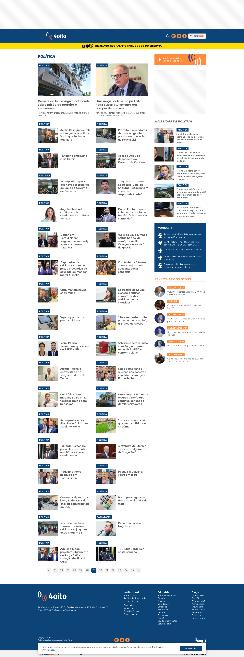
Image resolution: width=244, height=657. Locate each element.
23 (55, 570)
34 (126, 570)
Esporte (161, 598)
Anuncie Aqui (130, 614)
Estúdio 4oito (164, 623)
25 (68, 570)
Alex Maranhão (199, 601)
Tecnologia (163, 615)
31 (107, 570)
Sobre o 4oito (130, 595)
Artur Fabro (197, 607)
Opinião (161, 618)
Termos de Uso (131, 601)
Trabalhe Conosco (132, 611)
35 (132, 570)
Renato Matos (199, 618)
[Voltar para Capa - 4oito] (68, 36)
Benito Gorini (198, 609)
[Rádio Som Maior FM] (197, 36)
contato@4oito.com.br (67, 610)
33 (119, 570)
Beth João (197, 612)
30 (100, 570)
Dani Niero (197, 615)
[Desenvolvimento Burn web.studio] (200, 640)
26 (74, 570)
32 (113, 570)
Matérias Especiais (167, 595)
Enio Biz (196, 598)
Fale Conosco (130, 608)
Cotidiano (162, 607)
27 (80, 570)
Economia (163, 609)
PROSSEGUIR (191, 648)
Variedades (163, 604)
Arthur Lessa (198, 604)
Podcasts (165, 228)
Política (44, 65)
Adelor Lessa (198, 595)
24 (61, 570)
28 (87, 570)
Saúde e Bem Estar (167, 621)
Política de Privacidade (135, 598)
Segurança (163, 601)
